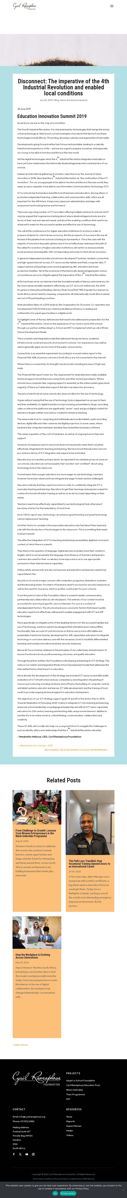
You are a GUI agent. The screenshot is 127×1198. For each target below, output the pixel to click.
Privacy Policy (60, 1178)
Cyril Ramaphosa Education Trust (83, 1085)
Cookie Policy (75, 1178)
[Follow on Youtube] (26, 1154)
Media (69, 1130)
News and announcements (73, 100)
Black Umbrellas (74, 1089)
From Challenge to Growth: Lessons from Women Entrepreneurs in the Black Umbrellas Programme (36, 833)
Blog (56, 100)
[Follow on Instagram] (33, 1154)
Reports (70, 1121)
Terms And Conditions (43, 1178)
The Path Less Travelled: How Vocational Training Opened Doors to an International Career (89, 863)
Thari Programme (75, 1094)
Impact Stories (73, 1125)
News (69, 1116)
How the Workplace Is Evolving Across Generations (33, 956)
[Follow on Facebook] (13, 1154)
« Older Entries (20, 1044)
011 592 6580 (27, 1121)
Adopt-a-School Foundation (80, 1080)
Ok (55, 1193)
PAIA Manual (88, 1178)
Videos (69, 1135)
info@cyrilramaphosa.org (32, 1116)
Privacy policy (68, 1193)
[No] (123, 1189)
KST (68, 1099)
